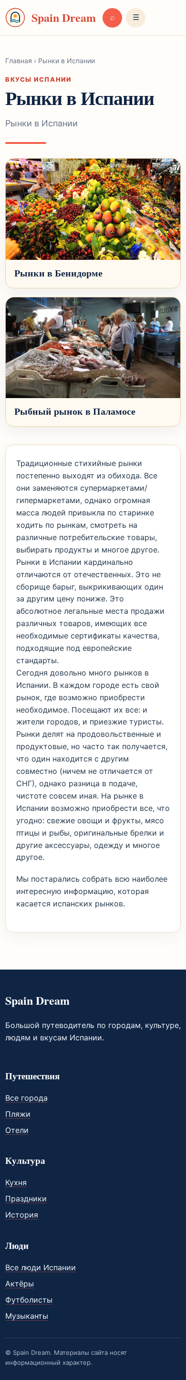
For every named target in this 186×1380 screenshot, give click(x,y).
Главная (18, 61)
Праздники (26, 1198)
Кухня (16, 1182)
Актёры (19, 1283)
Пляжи (18, 1114)
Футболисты (28, 1299)
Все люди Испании (40, 1267)
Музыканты (26, 1316)
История (21, 1214)
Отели (17, 1130)
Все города (26, 1098)
